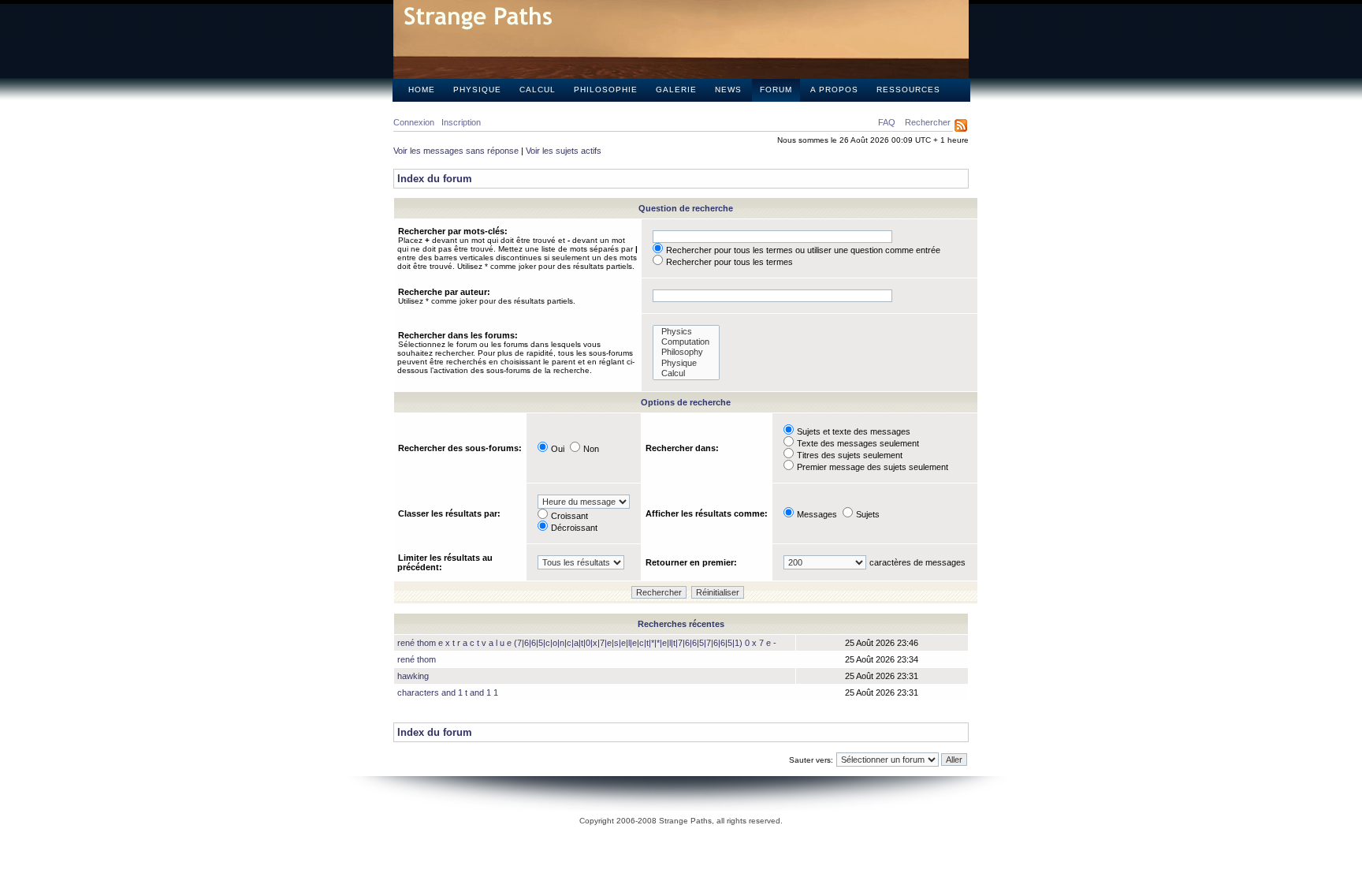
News (728, 89)
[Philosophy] (686, 352)
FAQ (886, 122)
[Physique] (686, 363)
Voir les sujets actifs (563, 150)
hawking (413, 676)
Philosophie (606, 89)
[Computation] (686, 342)
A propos (834, 89)
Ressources (908, 89)
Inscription (461, 122)
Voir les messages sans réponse (456, 150)
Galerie (676, 89)
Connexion (413, 122)
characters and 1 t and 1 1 (447, 692)
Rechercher (928, 122)
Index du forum (434, 179)
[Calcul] (686, 373)
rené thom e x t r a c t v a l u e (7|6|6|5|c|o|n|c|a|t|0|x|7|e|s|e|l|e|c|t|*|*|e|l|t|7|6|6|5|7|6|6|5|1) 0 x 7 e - (586, 643)
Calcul (537, 89)
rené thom (416, 659)
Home (421, 89)
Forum (776, 89)
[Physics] (686, 332)
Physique (477, 89)
